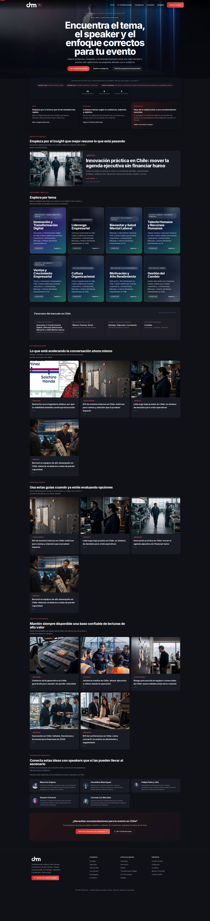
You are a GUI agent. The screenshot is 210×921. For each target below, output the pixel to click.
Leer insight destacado (78, 68)
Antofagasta (93, 874)
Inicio (112, 5)
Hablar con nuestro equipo (143, 124)
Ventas (123, 868)
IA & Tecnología (126, 874)
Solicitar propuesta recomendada (127, 68)
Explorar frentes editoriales (93, 122)
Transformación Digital (129, 871)
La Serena (93, 878)
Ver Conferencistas (124, 831)
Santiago (92, 861)
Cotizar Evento (175, 5)
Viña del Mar (94, 868)
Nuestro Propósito (158, 871)
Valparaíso (93, 864)
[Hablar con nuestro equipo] (204, 908)
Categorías (139, 5)
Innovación (124, 864)
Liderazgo (124, 861)
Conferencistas (126, 5)
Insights (160, 5)
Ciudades (150, 5)
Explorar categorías (100, 68)
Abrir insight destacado (40, 122)
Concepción (93, 871)
